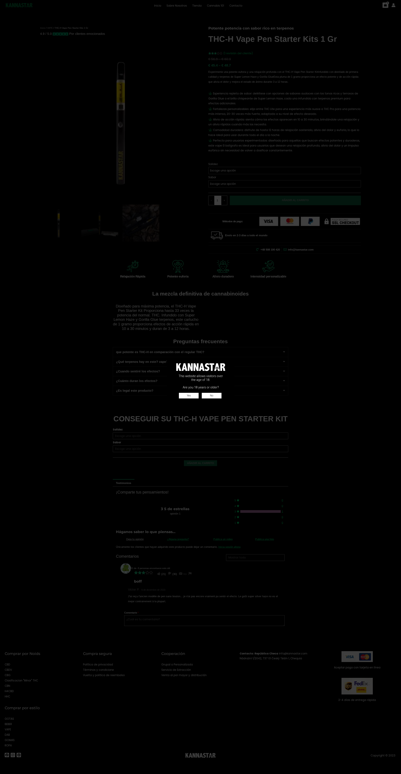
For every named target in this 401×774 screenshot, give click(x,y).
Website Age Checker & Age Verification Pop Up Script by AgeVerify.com (397, 773)
